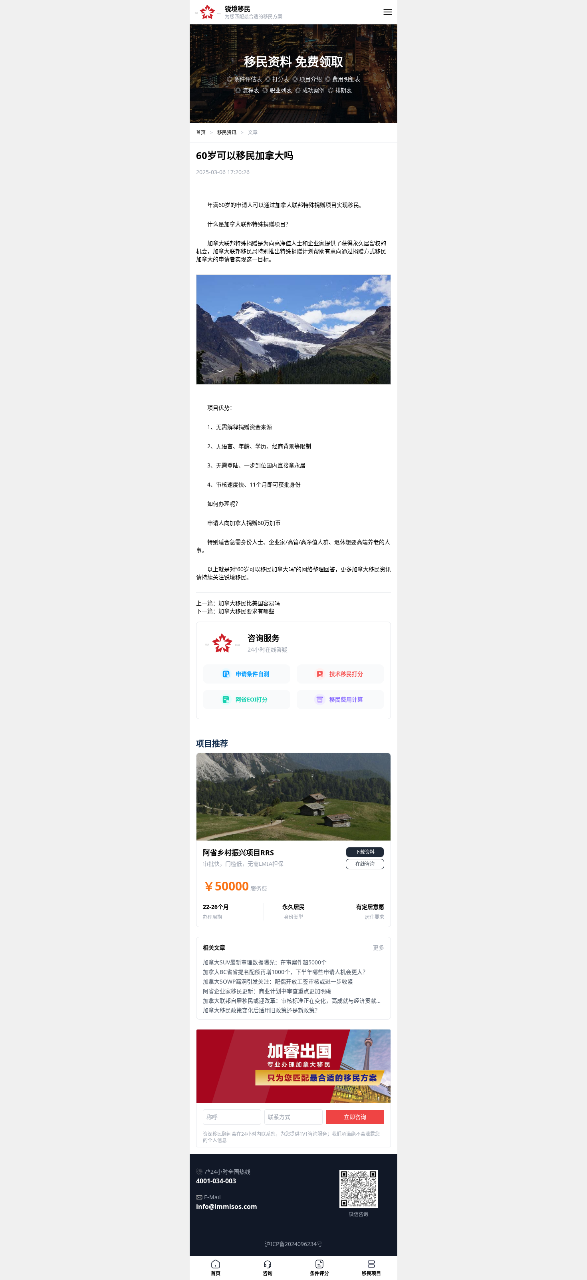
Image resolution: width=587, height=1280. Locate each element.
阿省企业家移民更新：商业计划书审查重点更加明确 (267, 991)
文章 (253, 132)
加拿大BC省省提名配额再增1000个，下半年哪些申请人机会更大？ (285, 972)
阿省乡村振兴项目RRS (238, 852)
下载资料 (365, 852)
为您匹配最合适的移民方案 (253, 16)
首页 (201, 132)
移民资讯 (226, 132)
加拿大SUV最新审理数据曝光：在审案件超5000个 (265, 962)
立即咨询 (355, 1117)
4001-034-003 (216, 1181)
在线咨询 (365, 864)
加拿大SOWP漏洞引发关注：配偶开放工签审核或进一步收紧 (278, 981)
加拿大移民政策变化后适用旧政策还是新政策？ (261, 1010)
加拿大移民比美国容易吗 (249, 603)
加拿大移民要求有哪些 (246, 611)
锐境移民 (237, 8)
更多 (378, 947)
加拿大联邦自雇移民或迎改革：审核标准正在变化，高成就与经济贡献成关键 (298, 1000)
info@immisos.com (226, 1206)
